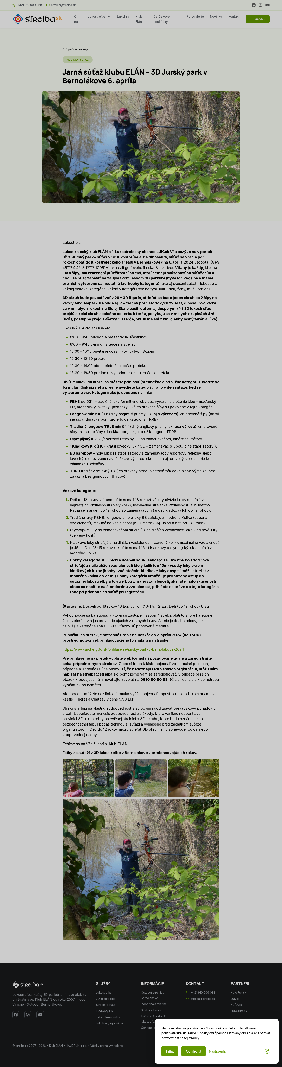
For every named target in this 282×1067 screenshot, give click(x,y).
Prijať (170, 1051)
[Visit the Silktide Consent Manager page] (267, 1051)
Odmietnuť (193, 1051)
